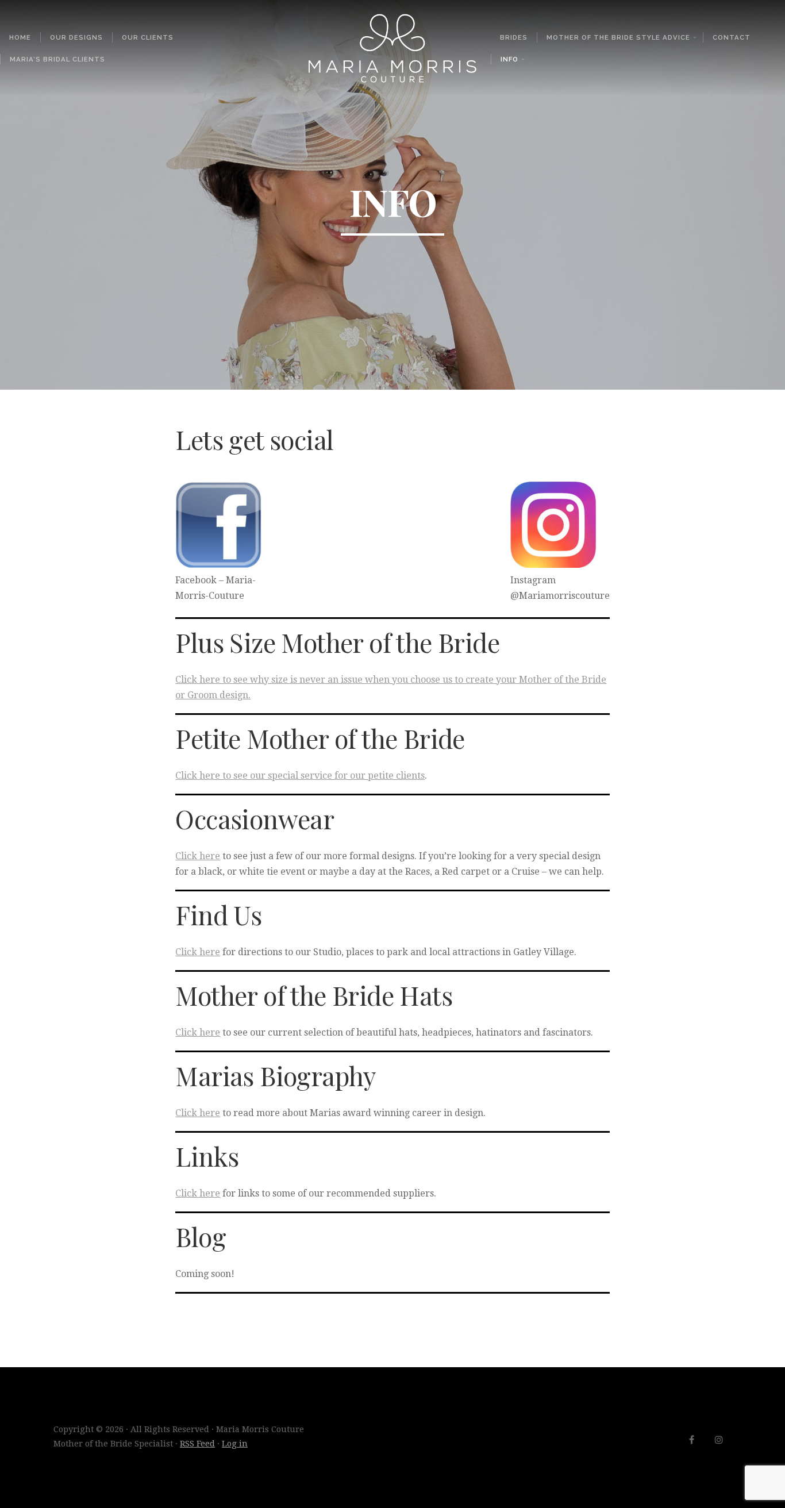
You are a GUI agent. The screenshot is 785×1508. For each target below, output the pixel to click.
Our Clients (148, 37)
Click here (197, 856)
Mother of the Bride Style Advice (618, 37)
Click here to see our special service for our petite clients (300, 775)
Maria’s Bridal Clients (57, 59)
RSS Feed (197, 1443)
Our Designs (76, 37)
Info (509, 59)
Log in (235, 1443)
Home (20, 37)
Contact (732, 37)
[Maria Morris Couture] (392, 48)
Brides (514, 37)
